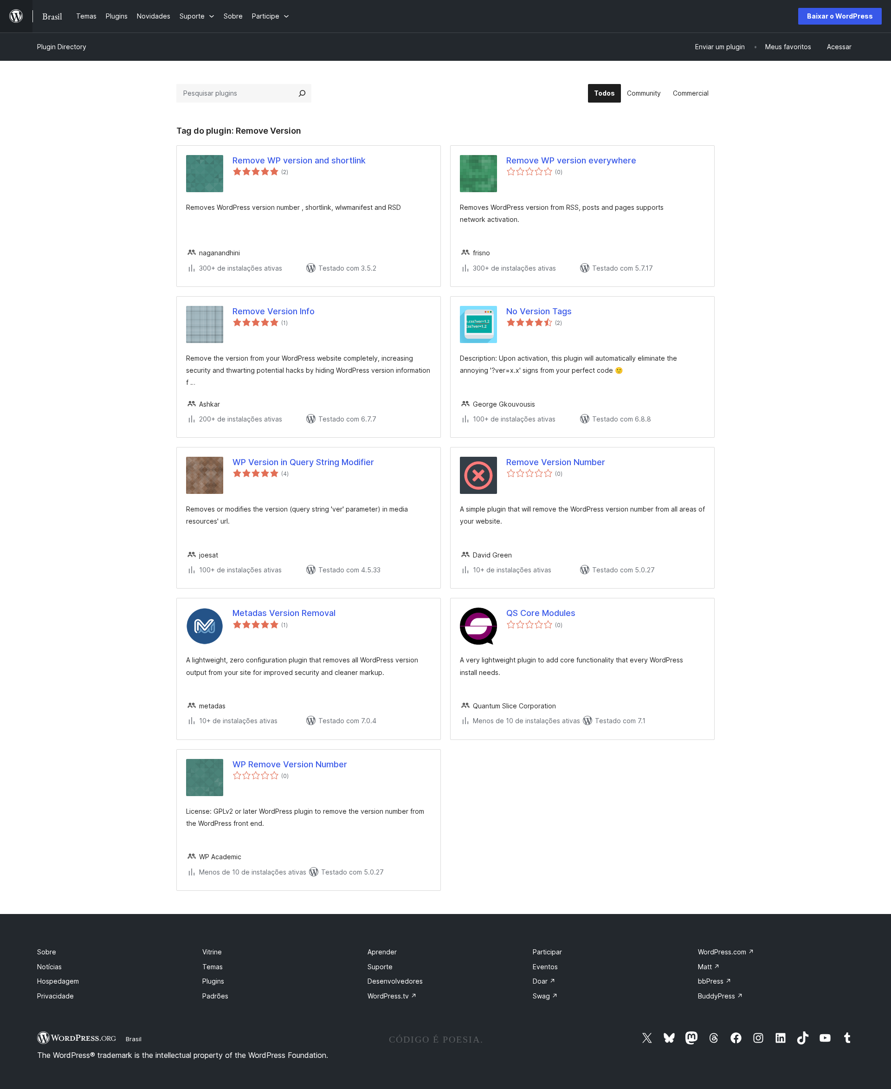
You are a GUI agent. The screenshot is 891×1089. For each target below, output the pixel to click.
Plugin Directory (61, 47)
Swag (545, 996)
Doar (544, 981)
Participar (547, 952)
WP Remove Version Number (289, 764)
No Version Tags (539, 311)
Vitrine (212, 952)
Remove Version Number (555, 462)
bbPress (714, 981)
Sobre (46, 952)
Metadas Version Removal (284, 613)
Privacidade (55, 996)
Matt (709, 967)
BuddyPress (720, 996)
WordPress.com (726, 952)
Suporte (380, 967)
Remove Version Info (273, 311)
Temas (212, 967)
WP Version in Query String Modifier (303, 462)
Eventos (545, 967)
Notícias (49, 967)
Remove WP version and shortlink (299, 160)
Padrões (215, 996)
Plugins (213, 981)
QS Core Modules (540, 613)
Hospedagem (58, 981)
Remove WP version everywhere (571, 160)
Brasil (134, 1039)
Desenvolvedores (395, 981)
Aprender (382, 952)
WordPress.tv (392, 996)
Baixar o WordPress (840, 16)
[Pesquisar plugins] (302, 93)
